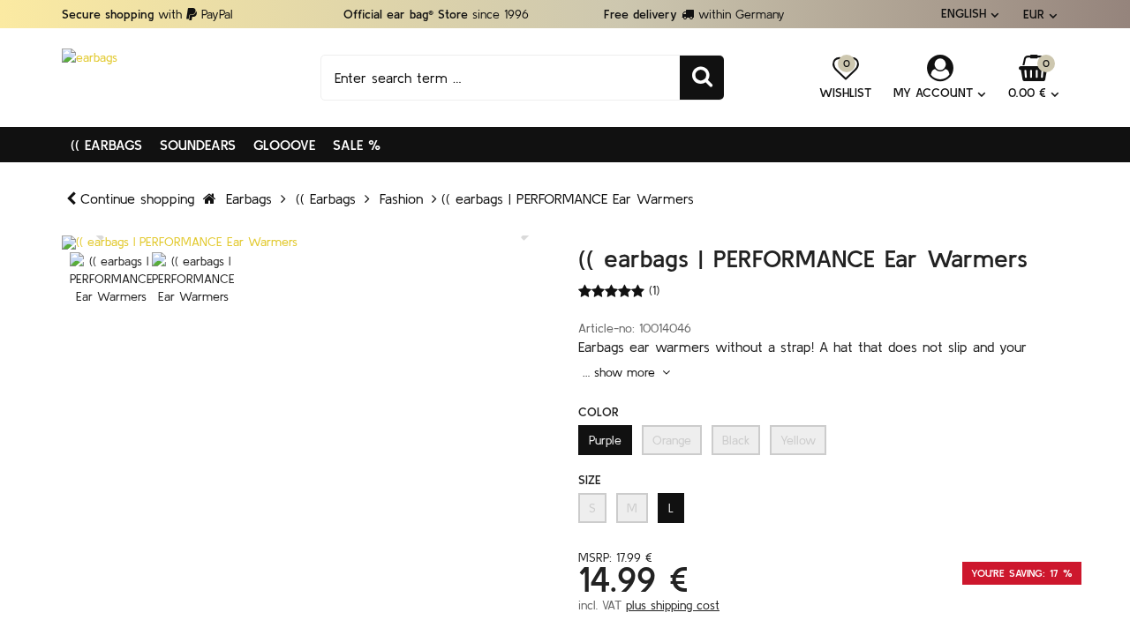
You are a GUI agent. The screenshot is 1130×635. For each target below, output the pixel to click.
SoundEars (198, 145)
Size (589, 480)
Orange (671, 440)
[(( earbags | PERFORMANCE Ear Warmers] (307, 242)
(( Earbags (106, 145)
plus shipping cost (672, 605)
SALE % (356, 145)
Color (598, 412)
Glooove (284, 145)
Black (736, 440)
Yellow (798, 440)
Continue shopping (137, 198)
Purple (605, 440)
